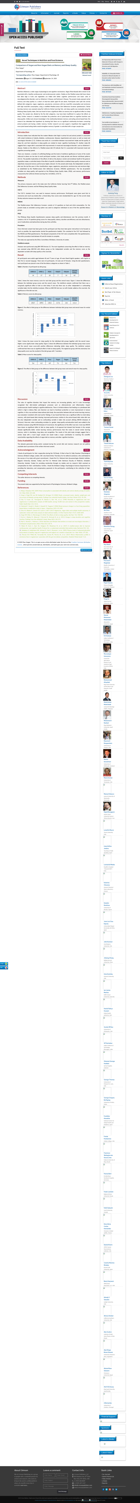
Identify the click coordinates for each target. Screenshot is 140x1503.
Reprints (66, 13)
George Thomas (109, 1079)
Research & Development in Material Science (112, 206)
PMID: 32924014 (106, 117)
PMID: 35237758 (106, 108)
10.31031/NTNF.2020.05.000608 (27, 82)
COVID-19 (118, 13)
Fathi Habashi (108, 1208)
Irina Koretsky (108, 974)
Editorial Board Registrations (113, 284)
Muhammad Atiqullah (112, 193)
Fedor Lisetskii (108, 1192)
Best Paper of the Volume (112, 292)
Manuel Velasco (109, 794)
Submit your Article (110, 288)
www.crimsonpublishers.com (69, 1500)
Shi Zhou (107, 510)
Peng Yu (106, 599)
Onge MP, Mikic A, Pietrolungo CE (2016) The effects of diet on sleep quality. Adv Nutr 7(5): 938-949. (52, 515)
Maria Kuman (108, 778)
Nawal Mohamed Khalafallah (107, 617)
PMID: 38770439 (106, 92)
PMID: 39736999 (106, 68)
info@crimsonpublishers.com (83, 1485)
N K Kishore (107, 636)
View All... (122, 245)
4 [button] (111, 242)
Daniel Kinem (108, 1245)
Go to (87, 88)
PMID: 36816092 (106, 80)
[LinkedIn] (119, 1)
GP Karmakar (108, 1043)
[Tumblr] (116, 1)
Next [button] (127, 193)
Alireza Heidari (108, 1316)
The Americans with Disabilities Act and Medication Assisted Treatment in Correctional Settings (112, 87)
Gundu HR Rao (108, 1027)
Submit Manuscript (108, 1476)
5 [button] (107, 245)
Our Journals (106, 1474)
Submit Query (87, 550)
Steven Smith (108, 477)
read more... (24, 1485)
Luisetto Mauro (109, 830)
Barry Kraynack (109, 1281)
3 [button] (108, 242)
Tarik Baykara (108, 461)
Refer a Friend (109, 300)
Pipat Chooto (108, 583)
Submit (106, 162)
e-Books (75, 13)
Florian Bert (107, 1174)
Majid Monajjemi (109, 812)
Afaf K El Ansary (109, 1387)
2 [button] (105, 242)
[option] (113, 193)
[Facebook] (121, 1)
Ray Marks (107, 544)
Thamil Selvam (109, 443)
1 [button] (102, 242)
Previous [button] (99, 193)
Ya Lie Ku (107, 393)
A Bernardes (108, 1403)
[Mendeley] (124, 1)
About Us (34, 13)
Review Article (22, 55)
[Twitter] (114, 1)
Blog (103, 1)
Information (45, 13)
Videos (84, 13)
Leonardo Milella (109, 864)
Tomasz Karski (108, 427)
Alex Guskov (108, 1332)
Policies (92, 13)
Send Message (62, 1491)
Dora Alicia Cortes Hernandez (107, 1226)
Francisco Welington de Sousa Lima (108, 1155)
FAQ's (99, 1)
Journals (56, 13)
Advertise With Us (110, 304)
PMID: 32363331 (106, 131)
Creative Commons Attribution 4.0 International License (46, 1500)
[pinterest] (111, 1)
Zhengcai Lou (108, 376)
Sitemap (107, 1)
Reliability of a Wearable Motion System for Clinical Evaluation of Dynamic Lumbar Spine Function (111, 76)
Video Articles (106, 1479)
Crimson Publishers (104, 1498)
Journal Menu (86, 55)
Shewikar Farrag (109, 526)
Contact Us (103, 13)
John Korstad (108, 942)
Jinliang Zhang (109, 958)
